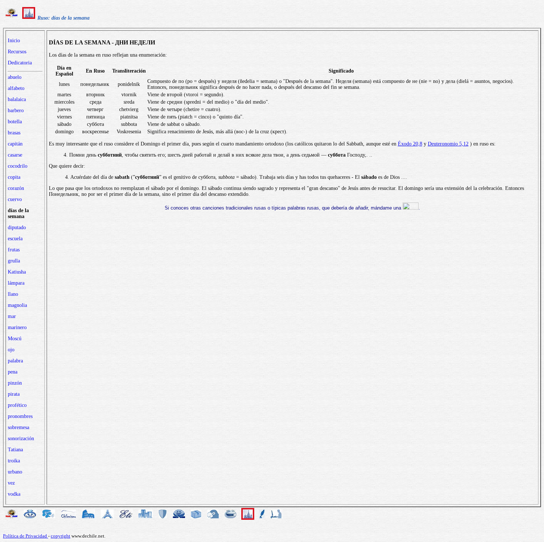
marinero (17, 327)
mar (12, 316)
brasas (14, 133)
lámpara (16, 283)
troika (14, 461)
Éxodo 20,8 (410, 144)
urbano (15, 472)
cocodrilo (17, 166)
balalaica (17, 99)
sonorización (21, 438)
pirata (14, 394)
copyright (60, 536)
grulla (14, 261)
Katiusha (17, 272)
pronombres (20, 416)
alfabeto (16, 88)
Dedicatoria (20, 63)
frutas (14, 249)
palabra (15, 361)
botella (15, 121)
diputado (17, 227)
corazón (16, 188)
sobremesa (18, 427)
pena (12, 372)
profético (17, 405)
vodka (14, 494)
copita (14, 177)
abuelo (14, 77)
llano (13, 294)
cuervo (15, 199)
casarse (15, 155)
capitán (15, 144)
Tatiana (15, 449)
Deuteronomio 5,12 (448, 144)
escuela (15, 238)
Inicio (14, 40)
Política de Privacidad (25, 536)
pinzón (15, 383)
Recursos (17, 51)
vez (11, 483)
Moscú (14, 338)
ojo (11, 349)
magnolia (17, 305)
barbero (16, 110)
